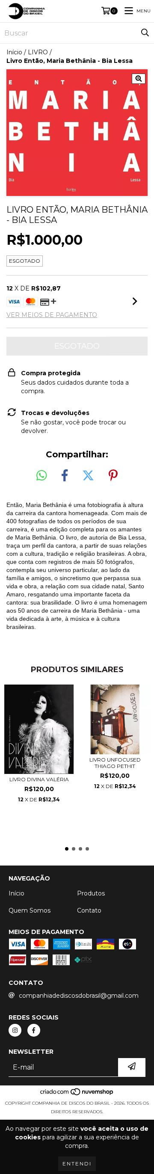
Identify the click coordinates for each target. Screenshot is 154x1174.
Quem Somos (29, 910)
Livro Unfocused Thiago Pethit (115, 762)
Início (14, 52)
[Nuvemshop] (77, 1094)
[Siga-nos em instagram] (15, 1030)
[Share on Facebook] (64, 475)
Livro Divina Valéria (39, 779)
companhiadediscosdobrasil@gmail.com (79, 995)
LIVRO (38, 52)
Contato (89, 910)
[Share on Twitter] (88, 475)
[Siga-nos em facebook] (33, 1030)
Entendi (77, 1163)
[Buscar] (145, 33)
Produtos (91, 893)
